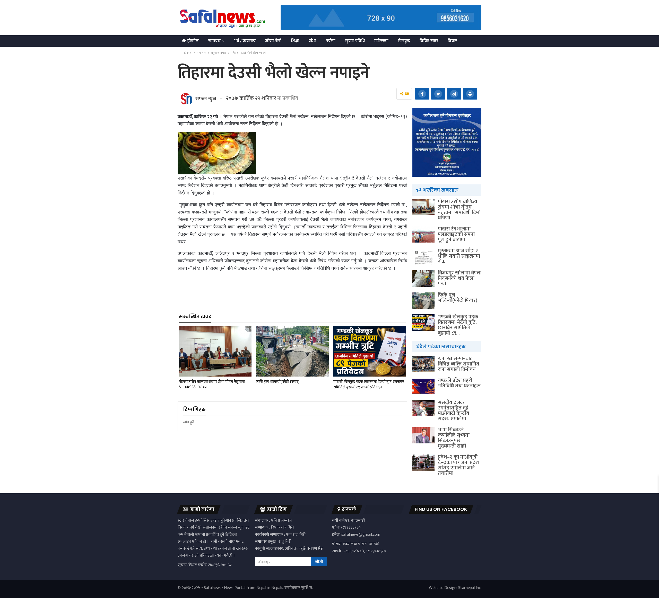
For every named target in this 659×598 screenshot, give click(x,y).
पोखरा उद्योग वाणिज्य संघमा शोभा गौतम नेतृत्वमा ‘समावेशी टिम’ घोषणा (459, 209)
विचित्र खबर (429, 40)
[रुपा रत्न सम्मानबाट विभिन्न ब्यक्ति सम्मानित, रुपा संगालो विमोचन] (423, 364)
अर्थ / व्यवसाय (245, 40)
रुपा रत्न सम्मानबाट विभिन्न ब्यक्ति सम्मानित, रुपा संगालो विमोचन (459, 364)
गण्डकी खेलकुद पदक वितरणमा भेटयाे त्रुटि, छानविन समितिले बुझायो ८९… (458, 325)
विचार (452, 40)
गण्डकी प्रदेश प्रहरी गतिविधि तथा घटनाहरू (459, 383)
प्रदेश (312, 40)
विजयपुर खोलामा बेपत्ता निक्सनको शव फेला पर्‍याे (459, 278)
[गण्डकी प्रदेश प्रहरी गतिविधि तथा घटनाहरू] (423, 386)
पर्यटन (330, 40)
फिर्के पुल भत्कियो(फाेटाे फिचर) (457, 298)
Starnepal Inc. (469, 587)
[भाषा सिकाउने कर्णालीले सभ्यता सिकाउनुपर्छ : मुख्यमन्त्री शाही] (423, 435)
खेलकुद (404, 40)
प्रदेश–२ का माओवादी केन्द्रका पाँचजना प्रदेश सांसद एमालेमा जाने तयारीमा (458, 465)
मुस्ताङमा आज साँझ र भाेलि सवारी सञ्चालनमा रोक (459, 256)
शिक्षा (295, 40)
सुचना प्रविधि (355, 40)
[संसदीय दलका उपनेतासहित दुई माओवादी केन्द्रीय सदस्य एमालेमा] (423, 408)
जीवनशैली (273, 40)
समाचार (214, 40)
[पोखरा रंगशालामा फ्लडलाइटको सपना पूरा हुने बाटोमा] (423, 234)
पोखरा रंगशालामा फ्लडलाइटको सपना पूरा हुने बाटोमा (456, 234)
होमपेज (193, 40)
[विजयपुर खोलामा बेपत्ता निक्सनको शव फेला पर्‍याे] (423, 278)
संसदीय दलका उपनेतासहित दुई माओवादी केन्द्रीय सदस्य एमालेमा (453, 410)
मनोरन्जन (381, 40)
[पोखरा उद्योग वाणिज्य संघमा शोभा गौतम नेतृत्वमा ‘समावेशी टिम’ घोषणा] (215, 351)
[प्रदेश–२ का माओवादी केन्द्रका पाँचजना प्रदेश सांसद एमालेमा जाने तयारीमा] (423, 462)
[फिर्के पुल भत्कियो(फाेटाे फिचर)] (292, 351)
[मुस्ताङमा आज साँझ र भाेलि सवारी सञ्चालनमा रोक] (423, 256)
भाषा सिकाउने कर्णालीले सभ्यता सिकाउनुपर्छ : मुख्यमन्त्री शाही (454, 437)
